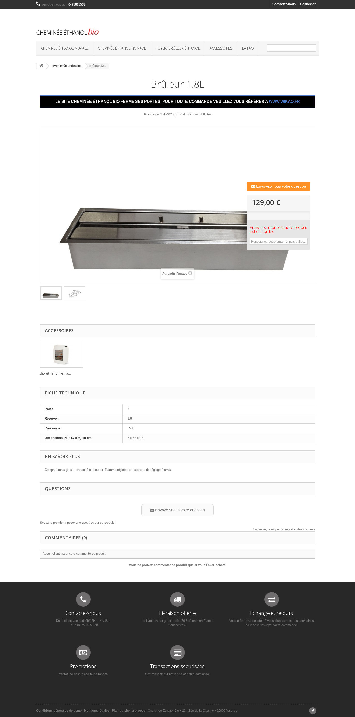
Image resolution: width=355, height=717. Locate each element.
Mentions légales (96, 710)
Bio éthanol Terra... (55, 373)
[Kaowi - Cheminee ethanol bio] (129, 31)
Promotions (83, 666)
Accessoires (221, 48)
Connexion (308, 4)
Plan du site (121, 710)
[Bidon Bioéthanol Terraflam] (61, 355)
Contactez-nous (284, 4)
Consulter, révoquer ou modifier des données (284, 529)
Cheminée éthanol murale (64, 48)
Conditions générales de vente (59, 710)
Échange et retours (271, 612)
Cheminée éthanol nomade (122, 48)
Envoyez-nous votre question (280, 186)
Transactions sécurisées (177, 666)
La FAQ (248, 48)
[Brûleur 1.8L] (50, 293)
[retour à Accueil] (41, 66)
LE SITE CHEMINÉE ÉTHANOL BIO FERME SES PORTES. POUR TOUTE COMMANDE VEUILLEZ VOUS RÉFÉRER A (177, 102)
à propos (138, 710)
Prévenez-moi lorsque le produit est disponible (278, 229)
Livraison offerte (177, 612)
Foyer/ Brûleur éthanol (178, 48)
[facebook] (312, 710)
